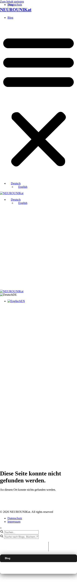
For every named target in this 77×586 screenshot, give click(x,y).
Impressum (13, 521)
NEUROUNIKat (15, 9)
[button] (38, 100)
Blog (10, 17)
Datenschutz (14, 518)
